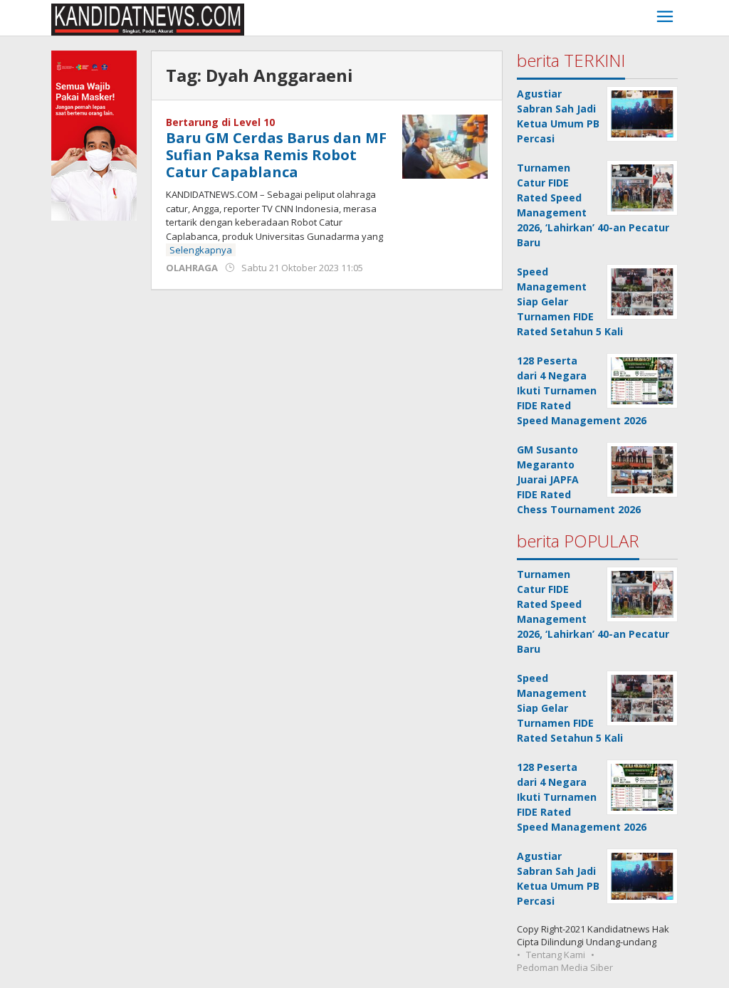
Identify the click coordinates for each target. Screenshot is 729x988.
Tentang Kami (555, 954)
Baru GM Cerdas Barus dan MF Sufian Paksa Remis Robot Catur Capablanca (276, 155)
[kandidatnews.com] (147, 18)
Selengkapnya (200, 249)
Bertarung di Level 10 (220, 122)
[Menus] (665, 18)
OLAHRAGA (192, 267)
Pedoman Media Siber (565, 967)
